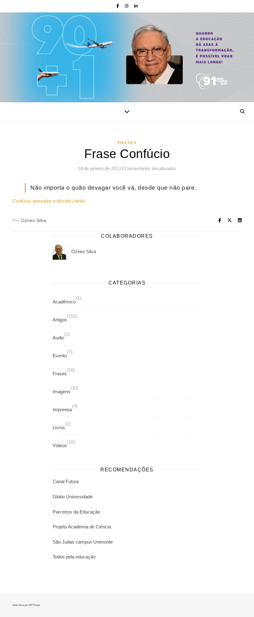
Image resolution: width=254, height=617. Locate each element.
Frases (127, 143)
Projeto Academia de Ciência (82, 526)
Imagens (61, 391)
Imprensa (62, 409)
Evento (60, 355)
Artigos (60, 319)
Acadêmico (64, 301)
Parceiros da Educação (76, 511)
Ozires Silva (33, 220)
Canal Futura (66, 481)
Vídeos (60, 445)
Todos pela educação (74, 556)
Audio (58, 337)
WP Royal (34, 605)
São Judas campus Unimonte (83, 541)
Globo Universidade (73, 496)
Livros (59, 427)
